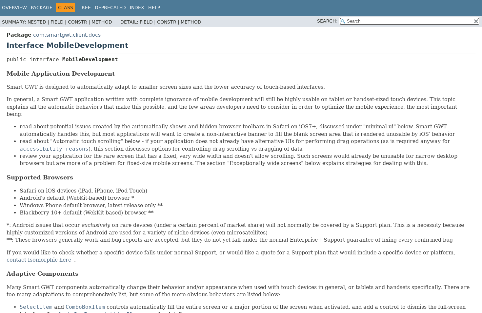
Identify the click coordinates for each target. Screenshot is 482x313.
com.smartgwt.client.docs (67, 35)
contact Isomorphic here (39, 260)
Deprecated (110, 7)
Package (41, 7)
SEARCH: (327, 21)
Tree (85, 7)
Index (137, 7)
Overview (14, 7)
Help (154, 7)
